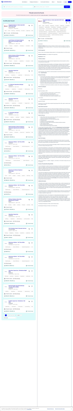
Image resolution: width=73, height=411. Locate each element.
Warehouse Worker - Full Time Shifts (17, 141)
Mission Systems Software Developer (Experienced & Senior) (17, 56)
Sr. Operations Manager (14, 112)
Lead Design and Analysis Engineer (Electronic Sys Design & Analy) (16, 41)
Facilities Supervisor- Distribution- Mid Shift (17, 301)
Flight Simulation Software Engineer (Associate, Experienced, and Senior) (16, 127)
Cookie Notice (29, 409)
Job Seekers (24, 1)
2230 (18, 315)
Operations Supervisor (13, 70)
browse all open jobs (53, 15)
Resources (59, 1)
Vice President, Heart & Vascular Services (17, 228)
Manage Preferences (50, 408)
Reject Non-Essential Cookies (60, 408)
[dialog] (36, 409)
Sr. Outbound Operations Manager (16, 84)
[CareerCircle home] (6, 2)
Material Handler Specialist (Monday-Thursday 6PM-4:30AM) (16, 286)
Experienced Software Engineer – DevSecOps (16, 171)
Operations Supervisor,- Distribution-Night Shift (18, 271)
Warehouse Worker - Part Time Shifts (17, 185)
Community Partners (45, 1)
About (53, 1)
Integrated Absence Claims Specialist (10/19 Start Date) (17, 26)
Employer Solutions (34, 1)
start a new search (44, 15)
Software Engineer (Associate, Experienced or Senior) (15, 200)
